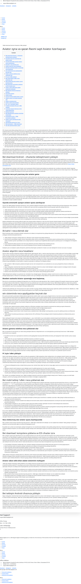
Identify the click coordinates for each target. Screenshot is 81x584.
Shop (3, 24)
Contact (4, 22)
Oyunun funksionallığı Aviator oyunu (14, 96)
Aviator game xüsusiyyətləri (12, 102)
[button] (40, 26)
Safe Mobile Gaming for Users (13, 122)
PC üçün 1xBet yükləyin (11, 77)
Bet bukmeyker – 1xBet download (14, 124)
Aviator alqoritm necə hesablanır (13, 66)
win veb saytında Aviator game (13, 125)
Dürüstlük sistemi (10, 93)
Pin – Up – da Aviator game (12, 104)
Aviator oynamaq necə (11, 101)
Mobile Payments (10, 112)
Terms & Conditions (6, 572)
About (3, 19)
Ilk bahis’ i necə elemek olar (12, 64)
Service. (4, 21)
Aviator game (9, 95)
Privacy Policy (5, 573)
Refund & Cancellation (7, 575)
